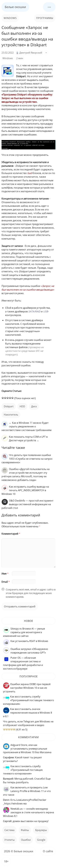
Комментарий (11, 533)
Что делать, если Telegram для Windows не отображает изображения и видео (28, 723)
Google (41, 839)
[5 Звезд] (12, 398)
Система (9, 830)
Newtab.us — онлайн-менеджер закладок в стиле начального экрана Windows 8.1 (28, 812)
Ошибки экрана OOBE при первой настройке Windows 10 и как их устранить (26, 687)
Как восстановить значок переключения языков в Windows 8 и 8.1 (27, 712)
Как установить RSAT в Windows (29, 641)
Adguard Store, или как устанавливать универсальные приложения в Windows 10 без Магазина (27, 748)
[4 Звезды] (10, 398)
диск (34, 406)
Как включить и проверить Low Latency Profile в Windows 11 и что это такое (27, 791)
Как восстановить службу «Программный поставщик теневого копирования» (28, 700)
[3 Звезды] (7, 398)
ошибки (26, 839)
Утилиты (9, 839)
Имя (5, 573)
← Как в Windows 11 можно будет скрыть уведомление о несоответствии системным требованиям (27, 426)
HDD (22, 406)
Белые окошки (15, 7)
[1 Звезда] (3, 398)
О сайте (48, 851)
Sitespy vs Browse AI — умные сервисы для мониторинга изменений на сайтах (24, 632)
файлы (25, 830)
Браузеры (41, 830)
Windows (10, 18)
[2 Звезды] (5, 398)
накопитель (11, 414)
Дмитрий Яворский (30, 52)
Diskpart (9, 406)
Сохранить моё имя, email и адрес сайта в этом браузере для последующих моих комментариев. (30, 593)
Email (6, 581)
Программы (44, 18)
